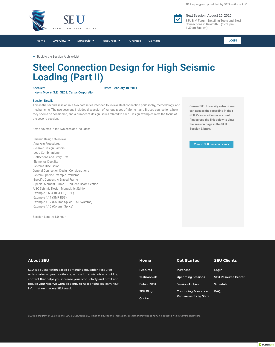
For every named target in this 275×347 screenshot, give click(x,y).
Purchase (134, 40)
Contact (154, 40)
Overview (59, 40)
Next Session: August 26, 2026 (208, 15)
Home (40, 40)
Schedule (84, 40)
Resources (109, 40)
